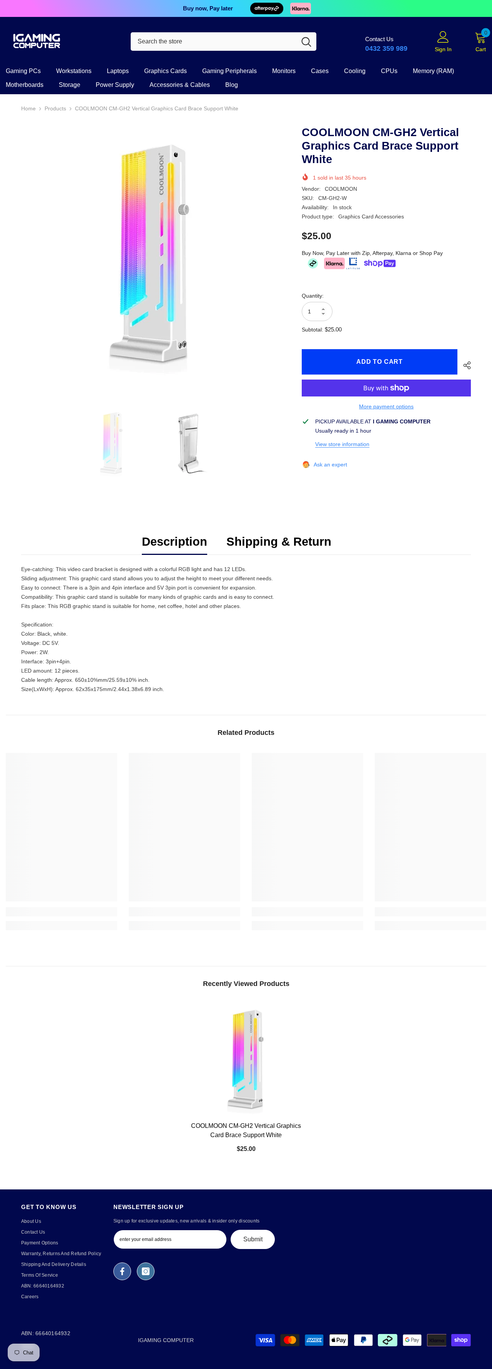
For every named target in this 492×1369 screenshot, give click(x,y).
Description (174, 541)
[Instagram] (146, 1271)
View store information (342, 444)
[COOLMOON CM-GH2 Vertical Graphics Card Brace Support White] (246, 1060)
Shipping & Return (278, 541)
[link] (61, 911)
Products (55, 108)
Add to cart (378, 361)
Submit (253, 1239)
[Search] (223, 41)
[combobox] (213, 41)
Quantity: (313, 296)
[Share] (464, 365)
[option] (150, 255)
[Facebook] (122, 1271)
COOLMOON (341, 189)
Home (28, 108)
